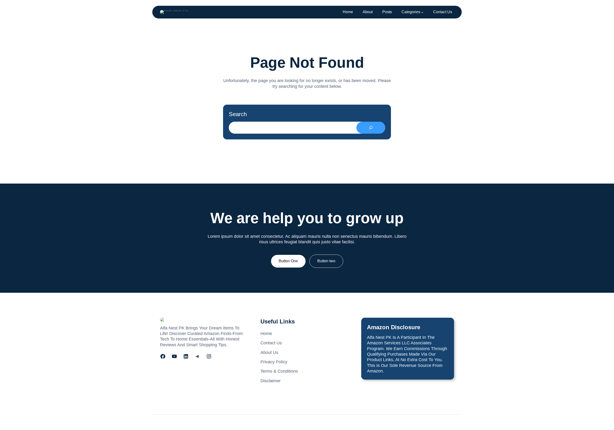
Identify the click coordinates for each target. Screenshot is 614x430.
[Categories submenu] (422, 12)
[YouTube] (174, 356)
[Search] (370, 128)
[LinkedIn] (186, 356)
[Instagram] (209, 356)
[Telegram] (197, 356)
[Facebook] (163, 356)
